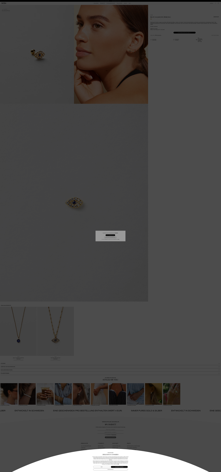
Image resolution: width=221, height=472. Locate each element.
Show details (110, 469)
